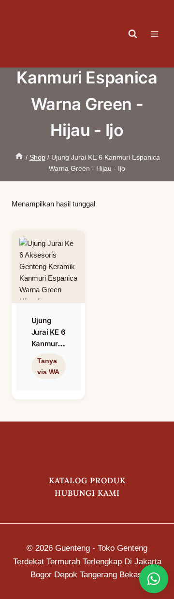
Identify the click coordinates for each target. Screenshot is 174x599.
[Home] (19, 157)
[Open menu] (159, 34)
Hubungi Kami (87, 493)
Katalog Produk (87, 480)
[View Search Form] (133, 34)
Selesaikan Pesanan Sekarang (48, 380)
